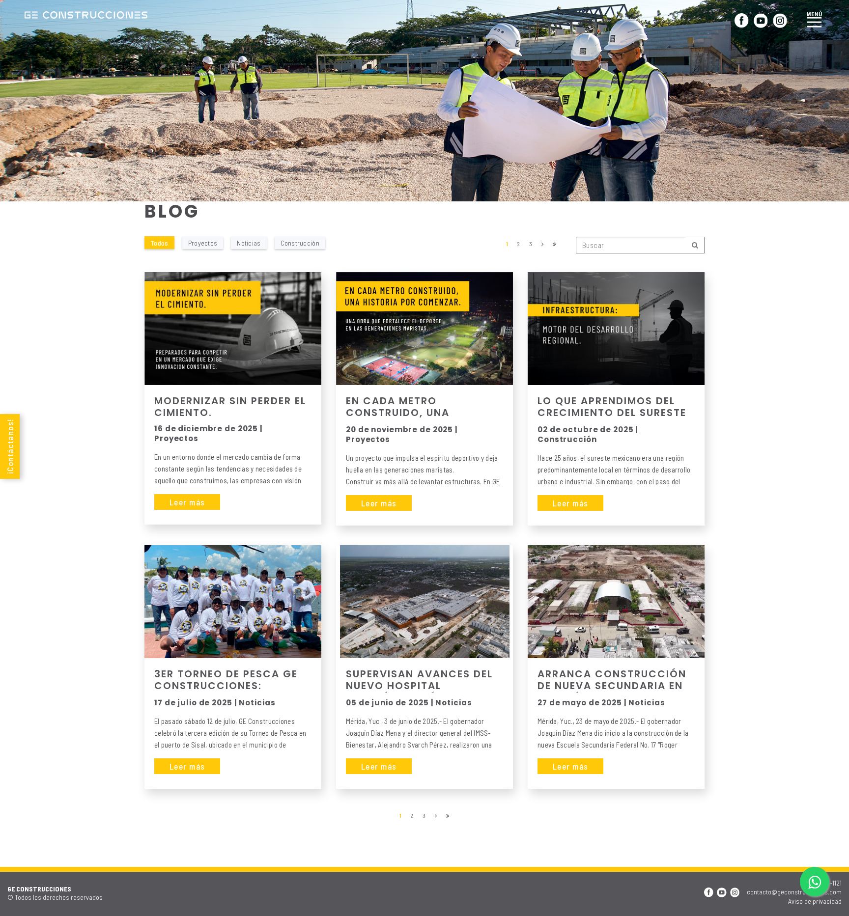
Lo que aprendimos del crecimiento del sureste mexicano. (612, 407)
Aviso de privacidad (815, 901)
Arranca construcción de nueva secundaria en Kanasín (612, 680)
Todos (159, 242)
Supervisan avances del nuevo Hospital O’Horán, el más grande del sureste (419, 680)
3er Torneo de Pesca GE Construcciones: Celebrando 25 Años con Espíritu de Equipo (226, 680)
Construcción (300, 242)
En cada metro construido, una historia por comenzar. (419, 407)
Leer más (187, 502)
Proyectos (203, 242)
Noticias (248, 242)
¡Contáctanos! (10, 446)
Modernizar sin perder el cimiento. (230, 406)
